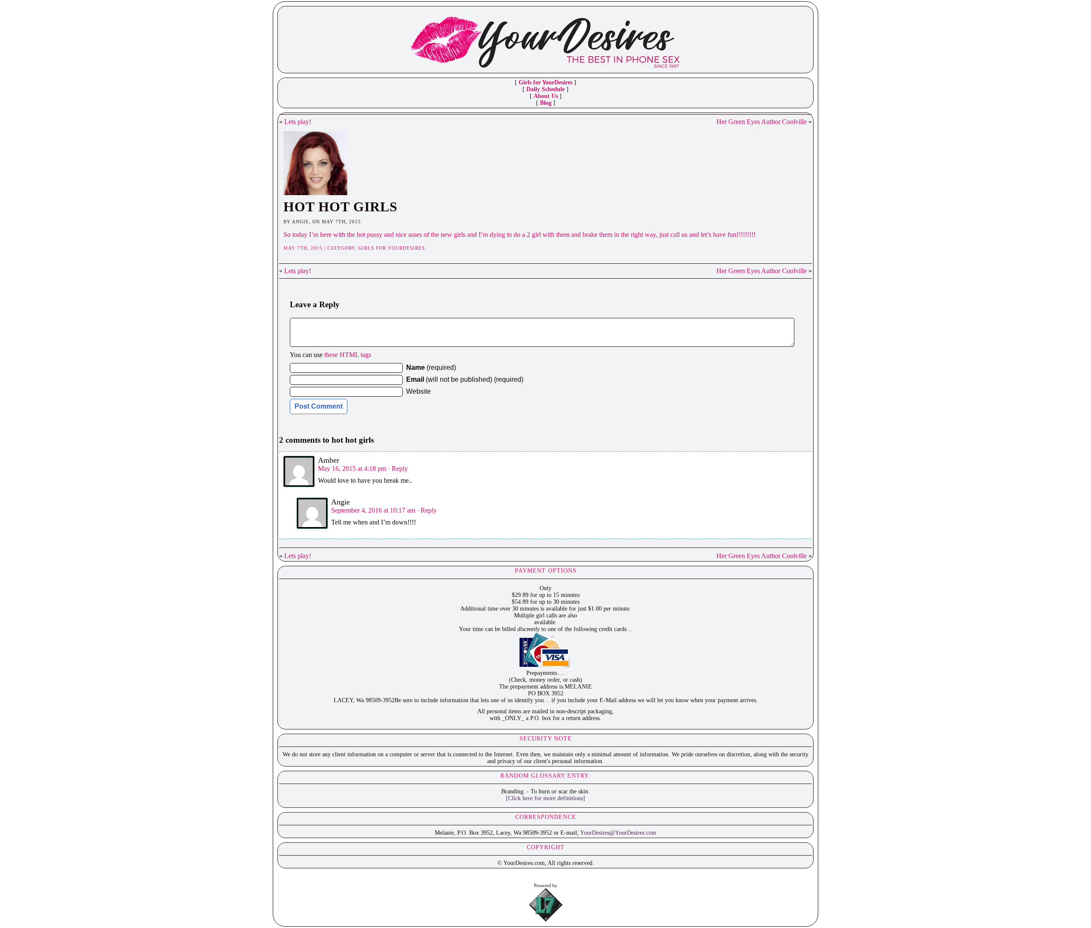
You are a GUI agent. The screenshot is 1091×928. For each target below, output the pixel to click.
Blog (545, 103)
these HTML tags (347, 354)
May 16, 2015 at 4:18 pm (352, 468)
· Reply (398, 468)
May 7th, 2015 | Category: (320, 248)
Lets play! (297, 121)
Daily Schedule (545, 89)
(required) (431, 367)
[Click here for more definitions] (545, 798)
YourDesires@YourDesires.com (618, 833)
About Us (546, 96)
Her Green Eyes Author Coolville (761, 121)
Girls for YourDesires (545, 82)
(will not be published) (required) (464, 379)
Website (418, 391)
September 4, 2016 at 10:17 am (373, 510)
